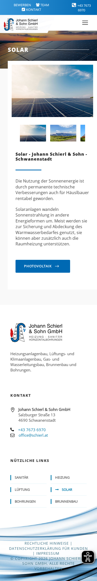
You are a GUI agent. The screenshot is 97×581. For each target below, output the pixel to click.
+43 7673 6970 (84, 7)
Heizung (62, 477)
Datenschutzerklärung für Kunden (48, 548)
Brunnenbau (66, 501)
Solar (67, 489)
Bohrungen (25, 501)
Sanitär (21, 477)
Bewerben (22, 5)
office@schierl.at (33, 435)
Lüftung (22, 489)
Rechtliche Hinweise (47, 543)
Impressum (47, 553)
